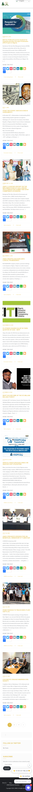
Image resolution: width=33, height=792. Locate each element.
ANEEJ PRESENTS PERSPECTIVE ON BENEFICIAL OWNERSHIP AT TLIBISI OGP (16, 537)
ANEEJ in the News (8, 502)
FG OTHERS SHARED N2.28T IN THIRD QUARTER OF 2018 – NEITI (15, 329)
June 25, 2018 (6, 676)
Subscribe (7, 768)
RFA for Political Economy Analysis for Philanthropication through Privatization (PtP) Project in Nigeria (15, 41)
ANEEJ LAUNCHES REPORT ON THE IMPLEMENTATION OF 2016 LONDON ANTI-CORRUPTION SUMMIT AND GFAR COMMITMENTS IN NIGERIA (16, 189)
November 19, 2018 (8, 325)
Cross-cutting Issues (8, 77)
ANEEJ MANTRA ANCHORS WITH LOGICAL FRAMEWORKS (14, 259)
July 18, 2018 (6, 607)
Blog (10, 782)
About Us (4, 782)
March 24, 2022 (7, 36)
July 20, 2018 (6, 533)
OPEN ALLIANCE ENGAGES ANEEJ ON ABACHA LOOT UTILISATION (15, 463)
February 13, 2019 (8, 183)
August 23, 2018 (7, 459)
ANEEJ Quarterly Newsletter (13, 784)
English (21, 1)
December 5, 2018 (8, 255)
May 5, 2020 (6, 107)
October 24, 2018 (7, 392)
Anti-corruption (7, 225)
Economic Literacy (7, 152)
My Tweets (5, 748)
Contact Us (24, 784)
